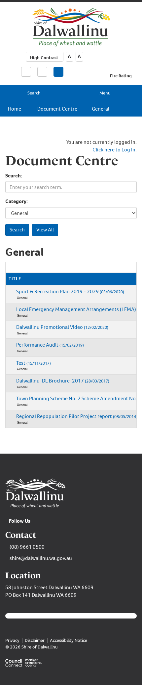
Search (34, 93)
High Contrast (44, 58)
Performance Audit (50, 344)
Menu (105, 93)
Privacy (12, 640)
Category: (16, 201)
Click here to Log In (113, 149)
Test (33, 362)
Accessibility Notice (68, 640)
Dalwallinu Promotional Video (62, 327)
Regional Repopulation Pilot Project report (76, 416)
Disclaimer (35, 640)
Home (14, 108)
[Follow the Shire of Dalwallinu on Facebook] (58, 72)
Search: (13, 175)
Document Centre (57, 108)
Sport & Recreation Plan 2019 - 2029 (70, 291)
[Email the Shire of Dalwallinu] (42, 72)
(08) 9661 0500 (27, 546)
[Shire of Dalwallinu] (71, 26)
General (100, 108)
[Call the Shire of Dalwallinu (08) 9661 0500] (26, 71)
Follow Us (19, 520)
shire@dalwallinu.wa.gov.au (41, 558)
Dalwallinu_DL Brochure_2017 (62, 380)
